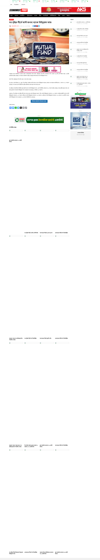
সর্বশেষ (16, 15)
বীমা (40, 15)
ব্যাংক (35, 15)
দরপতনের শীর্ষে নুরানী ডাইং (45, 338)
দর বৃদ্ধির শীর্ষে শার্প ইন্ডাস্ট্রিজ (30, 338)
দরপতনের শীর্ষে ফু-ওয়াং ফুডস (46, 232)
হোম (11, 4)
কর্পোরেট (45, 15)
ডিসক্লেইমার (16, 4)
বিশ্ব (59, 15)
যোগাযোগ (23, 4)
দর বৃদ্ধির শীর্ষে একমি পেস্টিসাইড (31, 232)
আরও (68, 15)
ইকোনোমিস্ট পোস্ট (15, 26)
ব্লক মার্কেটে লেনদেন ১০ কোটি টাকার (83, 22)
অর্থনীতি (22, 15)
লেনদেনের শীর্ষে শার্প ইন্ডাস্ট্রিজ (61, 232)
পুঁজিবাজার (29, 15)
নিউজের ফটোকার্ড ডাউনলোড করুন (39, 101)
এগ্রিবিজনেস (53, 15)
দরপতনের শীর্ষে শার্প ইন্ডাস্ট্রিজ (61, 445)
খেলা (63, 15)
